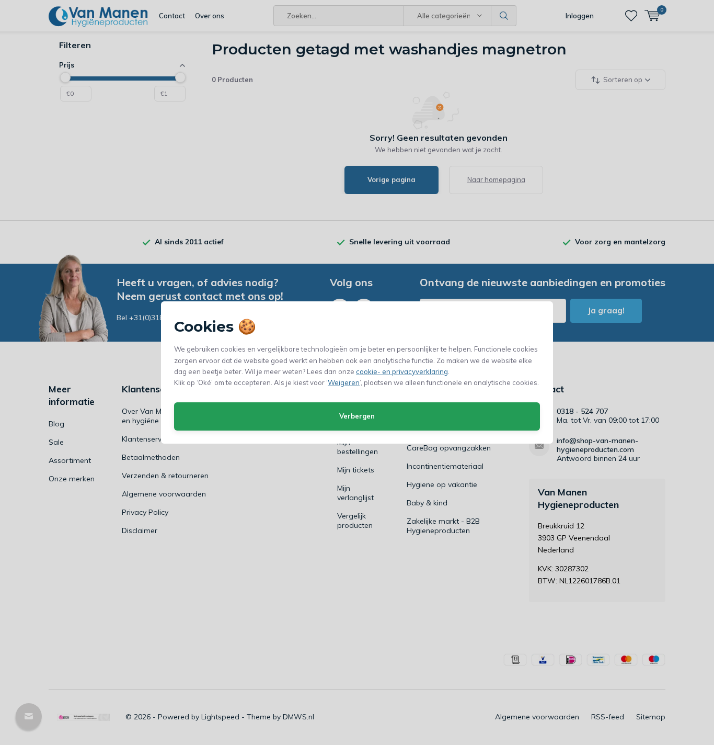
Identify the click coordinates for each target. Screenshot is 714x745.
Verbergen (357, 416)
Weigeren (344, 382)
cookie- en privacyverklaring (402, 371)
